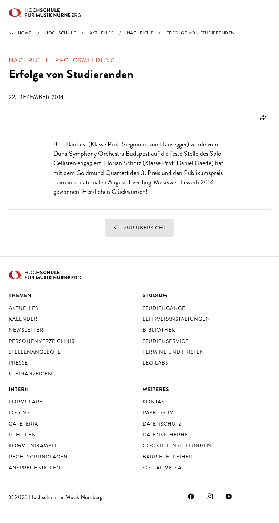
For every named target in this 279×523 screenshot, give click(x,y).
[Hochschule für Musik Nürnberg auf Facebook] (191, 496)
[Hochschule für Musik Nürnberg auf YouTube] (228, 496)
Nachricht (140, 33)
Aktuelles (101, 33)
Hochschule (60, 33)
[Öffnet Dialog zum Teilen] (262, 117)
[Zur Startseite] (45, 11)
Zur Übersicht (144, 227)
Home (25, 33)
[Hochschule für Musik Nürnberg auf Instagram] (210, 496)
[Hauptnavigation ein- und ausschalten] (265, 11)
